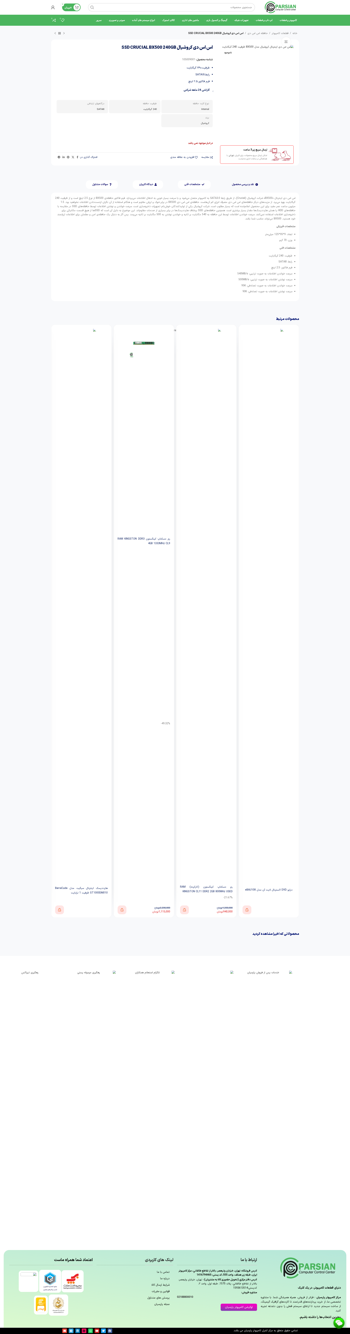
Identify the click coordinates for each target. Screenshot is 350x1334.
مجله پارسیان (162, 1304)
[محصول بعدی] (55, 33)
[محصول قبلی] (64, 33)
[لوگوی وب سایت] (280, 7)
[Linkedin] (77, 1330)
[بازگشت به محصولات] (59, 33)
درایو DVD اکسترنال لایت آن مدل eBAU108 (268, 890)
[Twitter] (103, 1330)
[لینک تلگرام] (59, 157)
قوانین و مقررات (161, 1291)
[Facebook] (110, 1330)
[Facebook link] (77, 157)
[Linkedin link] (63, 157)
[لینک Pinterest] (68, 157)
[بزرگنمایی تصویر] (286, 41)
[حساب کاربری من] (53, 7)
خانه (294, 33)
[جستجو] (92, 7)
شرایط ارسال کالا (160, 1285)
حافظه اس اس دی (257, 33)
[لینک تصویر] (264, 1108)
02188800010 (185, 1297)
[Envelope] (64, 1330)
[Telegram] (71, 1330)
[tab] (244, 184)
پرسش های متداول (158, 1298)
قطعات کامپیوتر (280, 33)
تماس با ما (163, 1272)
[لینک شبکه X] (73, 157)
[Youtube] (97, 1330)
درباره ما (165, 1278)
